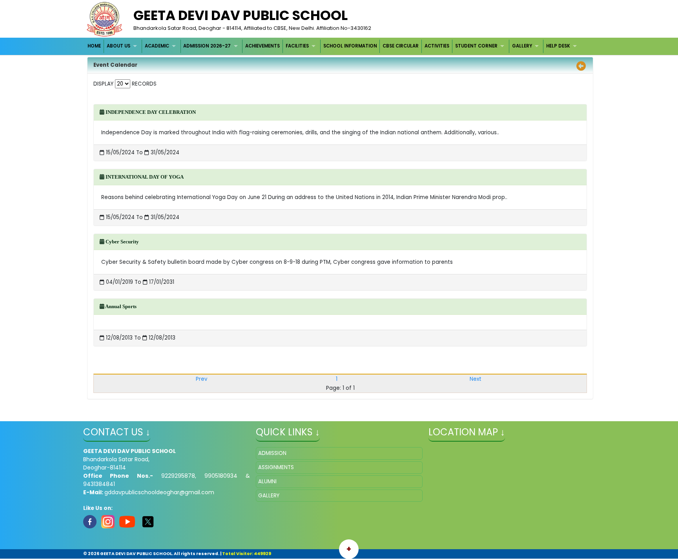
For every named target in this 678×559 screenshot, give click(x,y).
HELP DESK (558, 46)
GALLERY (522, 46)
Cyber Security (121, 242)
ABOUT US (118, 46)
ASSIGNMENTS (276, 467)
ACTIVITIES (437, 46)
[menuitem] (94, 46)
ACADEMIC (157, 46)
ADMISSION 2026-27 (207, 46)
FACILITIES (297, 46)
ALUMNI (267, 481)
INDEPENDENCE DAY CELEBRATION (150, 112)
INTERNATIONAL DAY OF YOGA (144, 177)
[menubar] (333, 46)
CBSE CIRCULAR (401, 46)
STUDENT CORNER (476, 46)
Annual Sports (120, 306)
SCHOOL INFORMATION (350, 46)
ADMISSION (272, 453)
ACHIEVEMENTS (262, 46)
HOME (94, 46)
